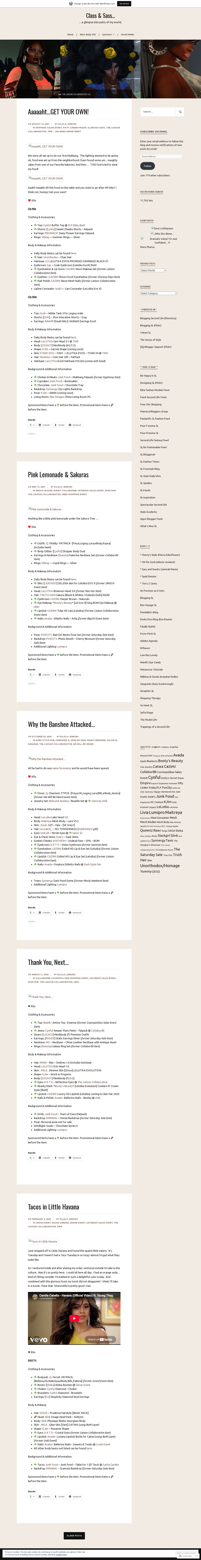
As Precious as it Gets (152, 590)
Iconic (143, 796)
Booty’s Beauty (63, 602)
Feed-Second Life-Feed (153, 397)
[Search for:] (162, 112)
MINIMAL (51, 1118)
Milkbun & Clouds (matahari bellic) (159, 676)
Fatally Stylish (147, 626)
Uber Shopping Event (74, 494)
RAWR (49, 321)
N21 (163, 826)
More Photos (147, 247)
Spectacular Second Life (153, 504)
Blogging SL (146, 597)
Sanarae (33, 744)
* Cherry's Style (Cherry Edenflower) (160, 554)
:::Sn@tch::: (156, 747)
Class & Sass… (100, 15)
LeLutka (46, 817)
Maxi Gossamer (160, 817)
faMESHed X (85, 828)
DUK (46, 317)
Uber (37, 606)
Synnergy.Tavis (162, 840)
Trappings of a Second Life (155, 726)
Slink (47, 1416)
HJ (47, 1396)
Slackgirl (164, 835)
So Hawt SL (146, 705)
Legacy (152, 807)
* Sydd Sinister (148, 576)
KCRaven (145, 648)
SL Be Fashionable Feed (153, 447)
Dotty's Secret (169, 778)
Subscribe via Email (153, 131)
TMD (76, 341)
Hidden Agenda (148, 640)
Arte (163, 756)
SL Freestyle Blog (150, 468)
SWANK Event (145, 841)
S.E (47, 261)
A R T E (54, 844)
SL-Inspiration (147, 497)
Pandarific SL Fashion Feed (155, 418)
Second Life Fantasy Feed (154, 440)
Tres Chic (167, 855)
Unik (76, 982)
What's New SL (148, 526)
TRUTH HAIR (48, 594)
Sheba (50, 1384)
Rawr (157, 830)
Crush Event (43, 1223)
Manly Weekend (96, 740)
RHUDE (50, 1038)
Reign (165, 831)
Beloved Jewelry (59, 800)
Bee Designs (57, 396)
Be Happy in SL (148, 375)
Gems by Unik (78, 740)
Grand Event (77, 1223)
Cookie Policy (61, 1555)
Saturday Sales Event (91, 490)
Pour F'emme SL (149, 425)
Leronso (173, 807)
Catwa (158, 766)
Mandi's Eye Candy (150, 662)
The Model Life (148, 719)
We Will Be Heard (83, 744)
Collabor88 (69, 490)
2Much (39, 490)
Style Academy (148, 511)
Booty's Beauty (170, 761)
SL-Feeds (145, 490)
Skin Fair (110, 490)
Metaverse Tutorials (151, 669)
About (70, 34)
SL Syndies (146, 483)
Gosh (43, 313)
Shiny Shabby (145, 836)
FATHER (59, 840)
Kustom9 (144, 807)
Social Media (127, 34)
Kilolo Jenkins (67, 124)
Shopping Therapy (150, 698)
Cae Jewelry (146, 767)
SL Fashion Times (149, 461)
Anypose (156, 756)
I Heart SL (145, 332)
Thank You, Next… (48, 962)
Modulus (45, 357)
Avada (48, 618)
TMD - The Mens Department (64, 131)
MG (48, 1042)
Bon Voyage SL (148, 605)
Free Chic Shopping (151, 404)
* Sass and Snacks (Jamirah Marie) (159, 569)
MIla (171, 822)
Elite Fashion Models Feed (154, 390)
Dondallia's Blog (149, 612)
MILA (44, 1070)
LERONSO (50, 583)
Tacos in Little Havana (53, 1206)
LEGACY (47, 345)
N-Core (150, 826)
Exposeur (163, 783)
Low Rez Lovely (148, 655)
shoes (154, 836)
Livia (144, 812)
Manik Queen (145, 818)
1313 (147, 747)
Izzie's (152, 796)
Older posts (74, 1536)
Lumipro (62, 646)
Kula (174, 802)
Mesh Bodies (148, 822)
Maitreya (46, 821)
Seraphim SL (147, 691)
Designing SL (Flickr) (151, 382)
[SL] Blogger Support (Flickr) (155, 346)
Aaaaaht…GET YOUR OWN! (58, 111)
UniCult (45, 832)
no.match (45, 828)
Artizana (169, 756)
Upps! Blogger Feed (151, 518)
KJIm (45, 349)
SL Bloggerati (147, 454)
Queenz (146, 830)
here (73, 253)
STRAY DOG (47, 353)
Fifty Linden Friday (74, 128)
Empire (145, 783)
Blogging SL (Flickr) (150, 325)
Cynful (47, 225)
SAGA (171, 830)
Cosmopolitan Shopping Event (69, 978)
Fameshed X (62, 740)
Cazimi (170, 766)
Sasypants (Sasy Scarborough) (156, 683)
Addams (165, 747)
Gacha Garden (60, 1223)
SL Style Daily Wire (150, 476)
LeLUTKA (47, 341)
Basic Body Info (88, 34)
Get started (124, 3)
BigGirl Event (52, 490)
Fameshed (173, 783)
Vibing (45, 237)
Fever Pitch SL (148, 633)
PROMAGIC (51, 233)
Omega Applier (172, 826)
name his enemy (61, 768)
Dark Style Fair (45, 740)
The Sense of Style (150, 339)
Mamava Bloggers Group (154, 411)
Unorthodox (50, 257)
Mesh (173, 817)
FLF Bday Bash (76, 225)
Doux (181, 778)
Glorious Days (96, 128)
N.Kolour (157, 826)
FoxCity (167, 787)
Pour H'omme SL (149, 433)
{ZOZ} (156, 871)
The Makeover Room (164, 850)
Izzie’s (59, 288)
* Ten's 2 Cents (148, 583)
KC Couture (157, 802)
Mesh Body (163, 822)
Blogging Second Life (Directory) (158, 318)
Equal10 (154, 783)
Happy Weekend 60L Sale (167, 791)
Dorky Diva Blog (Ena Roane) (156, 619)
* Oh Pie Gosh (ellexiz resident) (157, 562)
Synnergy (51, 389)
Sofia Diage (146, 712)
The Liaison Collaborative (44, 494)
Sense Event (83, 1384)
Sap (49, 265)
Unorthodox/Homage (160, 865)
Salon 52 (112, 740)
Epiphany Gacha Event (49, 128)
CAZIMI (70, 268)
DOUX (43, 1412)
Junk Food (64, 377)
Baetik (47, 1022)
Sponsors (107, 34)
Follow (147, 166)
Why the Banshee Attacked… (61, 724)
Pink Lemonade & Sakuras (58, 474)
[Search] (180, 112)
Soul (43, 825)
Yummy (63, 555)
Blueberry (152, 761)
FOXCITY (46, 634)
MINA (43, 1062)
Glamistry (149, 792)
